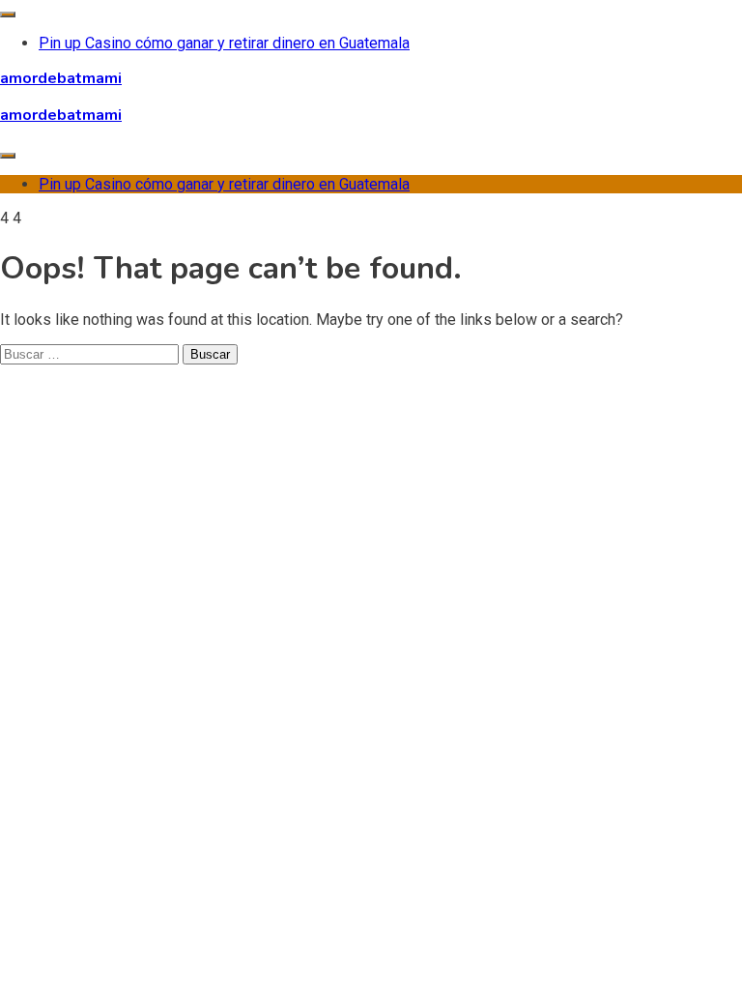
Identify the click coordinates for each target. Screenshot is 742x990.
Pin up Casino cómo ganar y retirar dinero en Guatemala (224, 43)
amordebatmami (61, 78)
